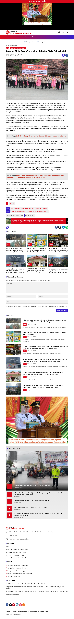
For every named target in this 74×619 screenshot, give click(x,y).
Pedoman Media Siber (12, 594)
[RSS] (23, 604)
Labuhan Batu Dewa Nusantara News (17, 558)
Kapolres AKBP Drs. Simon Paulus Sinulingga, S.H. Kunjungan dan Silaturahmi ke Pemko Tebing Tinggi (37, 591)
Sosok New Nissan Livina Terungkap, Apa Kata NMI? (30, 507)
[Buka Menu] (63, 32)
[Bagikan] (66, 55)
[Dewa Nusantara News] (19, 32)
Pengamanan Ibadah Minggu (16, 571)
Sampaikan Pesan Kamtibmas (16, 568)
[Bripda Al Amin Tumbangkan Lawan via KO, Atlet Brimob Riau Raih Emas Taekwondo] (37, 240)
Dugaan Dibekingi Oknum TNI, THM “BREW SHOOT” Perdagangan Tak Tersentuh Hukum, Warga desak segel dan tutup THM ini (15, 271)
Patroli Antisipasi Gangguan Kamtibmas (19, 574)
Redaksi (12, 54)
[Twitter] (59, 227)
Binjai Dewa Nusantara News (18, 48)
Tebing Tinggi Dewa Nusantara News (17, 549)
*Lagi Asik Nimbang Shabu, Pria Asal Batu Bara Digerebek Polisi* (25, 584)
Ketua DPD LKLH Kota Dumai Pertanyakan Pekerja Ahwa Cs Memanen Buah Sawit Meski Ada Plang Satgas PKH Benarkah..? (58, 250)
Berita (7, 48)
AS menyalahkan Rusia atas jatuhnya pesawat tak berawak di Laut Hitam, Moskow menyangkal (38, 514)
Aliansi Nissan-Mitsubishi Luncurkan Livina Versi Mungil (31, 501)
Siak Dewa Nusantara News (39, 611)
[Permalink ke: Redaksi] (8, 55)
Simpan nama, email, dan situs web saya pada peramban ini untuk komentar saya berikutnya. (37, 306)
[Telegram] (63, 227)
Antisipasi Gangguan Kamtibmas (17, 565)
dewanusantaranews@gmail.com (19, 539)
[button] (59, 32)
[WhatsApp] (66, 227)
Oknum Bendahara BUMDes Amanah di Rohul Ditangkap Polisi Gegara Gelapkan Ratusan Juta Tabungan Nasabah (36, 270)
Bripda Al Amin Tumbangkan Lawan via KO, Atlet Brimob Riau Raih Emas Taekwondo (36, 250)
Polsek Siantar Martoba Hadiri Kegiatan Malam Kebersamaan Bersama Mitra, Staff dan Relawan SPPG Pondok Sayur (58, 271)
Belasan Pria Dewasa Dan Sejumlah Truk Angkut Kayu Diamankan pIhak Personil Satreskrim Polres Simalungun (15, 250)
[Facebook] (56, 227)
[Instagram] (20, 604)
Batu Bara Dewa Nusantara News (16, 552)
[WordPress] (17, 604)
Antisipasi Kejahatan (13, 576)
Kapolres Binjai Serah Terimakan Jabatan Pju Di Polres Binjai (29, 208)
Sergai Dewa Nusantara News (15, 555)
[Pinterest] (13, 604)
